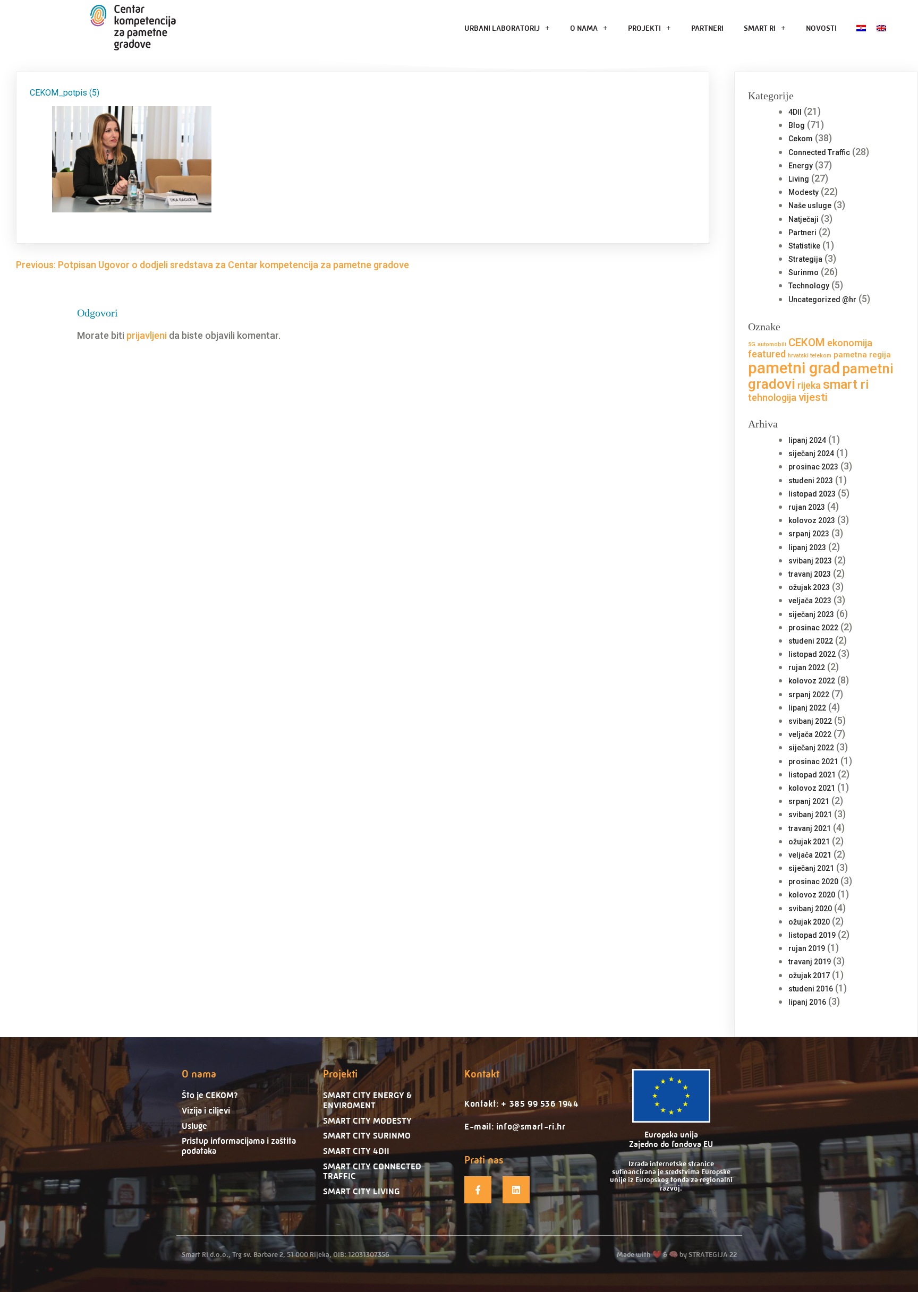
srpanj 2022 (808, 694)
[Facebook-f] (477, 1189)
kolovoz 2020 (811, 895)
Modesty (803, 192)
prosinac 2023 (813, 467)
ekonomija (849, 342)
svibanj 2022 (810, 721)
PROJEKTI (644, 27)
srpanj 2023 (808, 533)
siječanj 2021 (811, 868)
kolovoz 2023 (811, 520)
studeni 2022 (810, 641)
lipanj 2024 (807, 440)
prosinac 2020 (813, 881)
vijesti (813, 397)
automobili (772, 344)
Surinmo (803, 272)
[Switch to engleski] (881, 28)
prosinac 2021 (813, 761)
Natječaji (803, 219)
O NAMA (584, 27)
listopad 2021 (812, 775)
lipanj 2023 (807, 547)
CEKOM (806, 342)
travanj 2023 (809, 574)
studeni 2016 (810, 989)
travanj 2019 (809, 961)
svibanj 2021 (810, 814)
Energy (800, 165)
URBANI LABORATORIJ (502, 27)
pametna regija (862, 355)
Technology (808, 285)
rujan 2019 (806, 948)
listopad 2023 (812, 494)
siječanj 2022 (811, 747)
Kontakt (481, 1074)
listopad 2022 (812, 654)
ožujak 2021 (809, 841)
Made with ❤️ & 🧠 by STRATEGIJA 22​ (677, 1254)
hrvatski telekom (809, 355)
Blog (796, 125)
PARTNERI (707, 27)
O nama (199, 1074)
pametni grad (794, 368)
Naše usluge (809, 205)
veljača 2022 (809, 734)
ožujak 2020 (809, 922)
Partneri (802, 232)
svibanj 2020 (810, 908)
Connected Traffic (819, 152)
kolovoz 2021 (811, 788)
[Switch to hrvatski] (861, 28)
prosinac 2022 (813, 627)
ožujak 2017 (809, 975)
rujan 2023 (806, 507)
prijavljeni (146, 335)
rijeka (809, 385)
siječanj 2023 (811, 614)
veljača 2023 (809, 600)
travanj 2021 (809, 828)
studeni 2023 (810, 480)
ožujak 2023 (809, 587)
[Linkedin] (516, 1189)
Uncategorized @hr (822, 299)
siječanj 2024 (811, 453)
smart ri (846, 384)
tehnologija (772, 397)
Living (798, 179)
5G (751, 344)
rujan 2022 (806, 667)
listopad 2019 (812, 935)
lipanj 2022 (807, 708)
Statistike (804, 246)
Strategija (805, 259)
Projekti (340, 1074)
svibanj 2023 (810, 561)
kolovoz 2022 (811, 681)
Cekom (800, 138)
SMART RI (760, 27)
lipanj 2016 (807, 1002)
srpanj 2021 (808, 801)
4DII (795, 112)
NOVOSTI (821, 27)
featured (767, 354)
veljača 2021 (809, 855)
